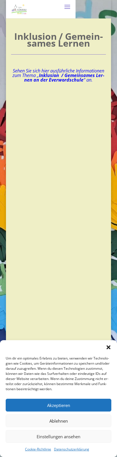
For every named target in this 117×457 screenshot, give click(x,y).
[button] (108, 347)
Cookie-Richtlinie (38, 449)
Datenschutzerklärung (71, 449)
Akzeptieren (58, 405)
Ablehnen (58, 421)
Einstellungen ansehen (58, 436)
